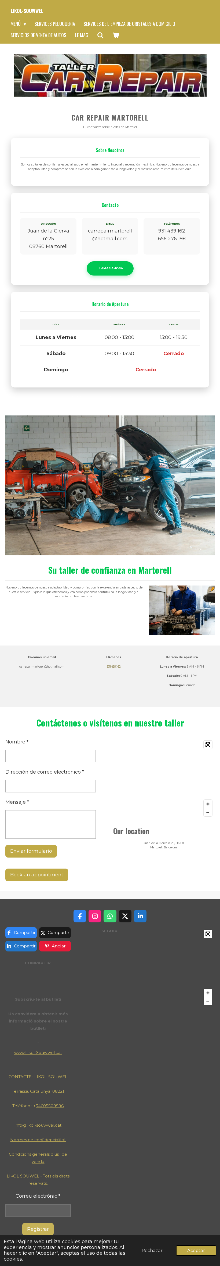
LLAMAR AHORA (110, 268)
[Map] (164, 778)
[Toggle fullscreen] (208, 745)
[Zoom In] (208, 804)
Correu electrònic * (38, 1196)
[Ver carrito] (115, 35)
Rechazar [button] (152, 1250)
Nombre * (16, 742)
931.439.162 (114, 666)
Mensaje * (17, 802)
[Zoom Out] (208, 812)
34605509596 (50, 1105)
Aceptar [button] (196, 1250)
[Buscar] (100, 35)
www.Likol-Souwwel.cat (38, 1052)
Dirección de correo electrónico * (44, 772)
